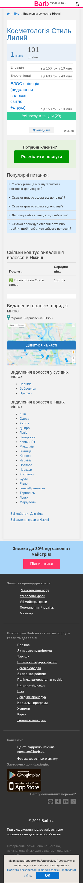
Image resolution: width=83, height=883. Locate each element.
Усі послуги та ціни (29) (41, 116)
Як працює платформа (34, 650)
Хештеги (23, 708)
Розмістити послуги (41, 156)
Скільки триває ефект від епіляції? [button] (37, 206)
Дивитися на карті (41, 345)
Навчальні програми (32, 703)
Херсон (25, 455)
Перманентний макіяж (36, 607)
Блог (20, 691)
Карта (21, 714)
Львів (23, 432)
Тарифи (23, 656)
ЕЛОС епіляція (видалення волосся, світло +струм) (24, 95)
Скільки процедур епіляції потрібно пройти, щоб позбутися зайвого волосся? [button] (40, 226)
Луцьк (24, 497)
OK (47, 875)
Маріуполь (28, 502)
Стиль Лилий (39, 34)
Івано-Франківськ (32, 488)
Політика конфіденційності (37, 662)
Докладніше (41, 130)
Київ (23, 414)
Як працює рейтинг (31, 674)
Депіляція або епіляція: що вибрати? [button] (40, 215)
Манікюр (26, 613)
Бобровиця (28, 388)
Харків (24, 423)
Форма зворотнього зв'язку (37, 758)
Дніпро (25, 428)
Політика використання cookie (39, 679)
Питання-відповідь (31, 685)
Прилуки (26, 393)
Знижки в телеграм (31, 720)
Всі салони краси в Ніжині (29, 519)
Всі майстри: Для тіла (26, 513)
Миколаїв (27, 446)
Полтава (26, 465)
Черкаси (26, 469)
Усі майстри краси (33, 601)
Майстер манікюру (35, 590)
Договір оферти (29, 668)
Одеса (24, 418)
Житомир (27, 474)
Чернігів (25, 384)
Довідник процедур (31, 697)
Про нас (23, 645)
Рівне (24, 483)
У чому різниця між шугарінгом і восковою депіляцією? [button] (34, 186)
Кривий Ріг (27, 442)
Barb (41, 3)
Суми (24, 479)
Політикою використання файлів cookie (33, 870)
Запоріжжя (28, 437)
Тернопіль (27, 493)
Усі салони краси (32, 596)
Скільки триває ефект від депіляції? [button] (38, 197)
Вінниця (26, 451)
